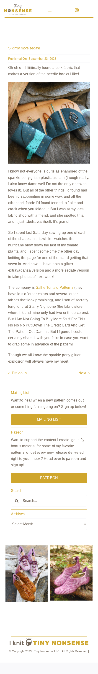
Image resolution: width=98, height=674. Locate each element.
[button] (8, 573)
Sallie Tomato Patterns (54, 287)
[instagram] (77, 10)
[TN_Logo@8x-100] (18, 4)
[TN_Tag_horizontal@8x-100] (49, 638)
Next (82, 373)
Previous (19, 373)
